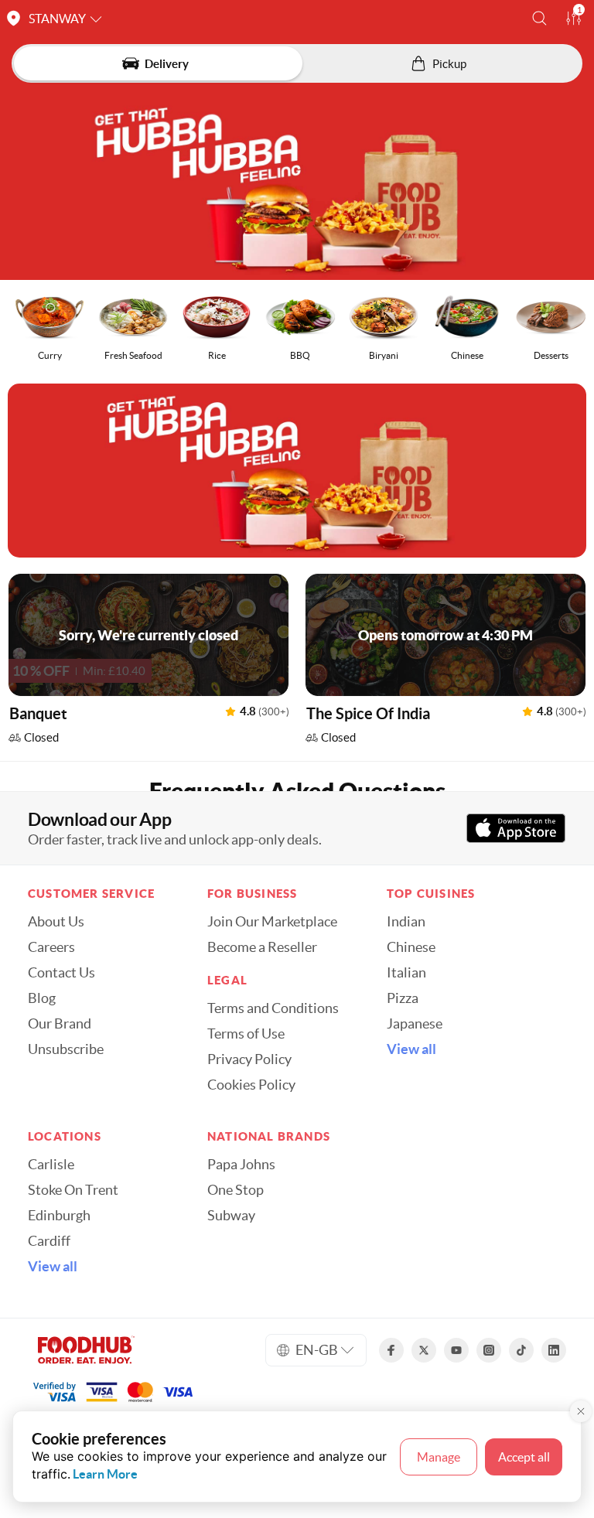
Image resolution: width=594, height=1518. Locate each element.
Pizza (402, 998)
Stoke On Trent (73, 1190)
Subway (231, 1215)
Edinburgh (59, 1215)
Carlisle (51, 1164)
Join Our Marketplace (272, 922)
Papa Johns (241, 1164)
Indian (406, 922)
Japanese (414, 1024)
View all (411, 1049)
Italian (406, 973)
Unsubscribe (66, 1049)
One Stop (235, 1190)
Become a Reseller (262, 947)
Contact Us (61, 973)
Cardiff (49, 1241)
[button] (539, 18)
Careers (51, 947)
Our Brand (59, 1024)
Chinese (411, 947)
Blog (42, 998)
